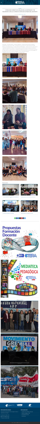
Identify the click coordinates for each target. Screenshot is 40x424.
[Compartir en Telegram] (25, 218)
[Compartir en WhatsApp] (15, 218)
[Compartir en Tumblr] (23, 218)
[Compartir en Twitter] (18, 218)
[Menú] (1, 2)
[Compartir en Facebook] (16, 218)
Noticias (20, 8)
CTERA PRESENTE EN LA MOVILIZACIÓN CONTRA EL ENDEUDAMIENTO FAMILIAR (19, 395)
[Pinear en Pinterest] (21, 218)
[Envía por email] (20, 218)
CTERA (25, 14)
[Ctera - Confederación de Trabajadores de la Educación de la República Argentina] (20, 2)
